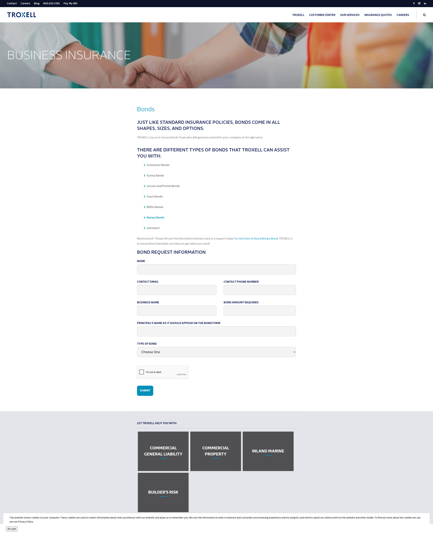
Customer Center (322, 15)
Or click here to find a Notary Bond (256, 239)
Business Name (148, 302)
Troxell (298, 15)
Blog (37, 3)
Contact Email (148, 282)
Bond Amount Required (241, 302)
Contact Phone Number (241, 282)
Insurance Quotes (378, 15)
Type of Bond (147, 344)
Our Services (350, 15)
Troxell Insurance (22, 14)
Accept (11, 529)
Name (141, 261)
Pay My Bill (70, 3)
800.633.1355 (51, 3)
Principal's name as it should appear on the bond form (178, 323)
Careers (25, 3)
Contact (12, 3)
